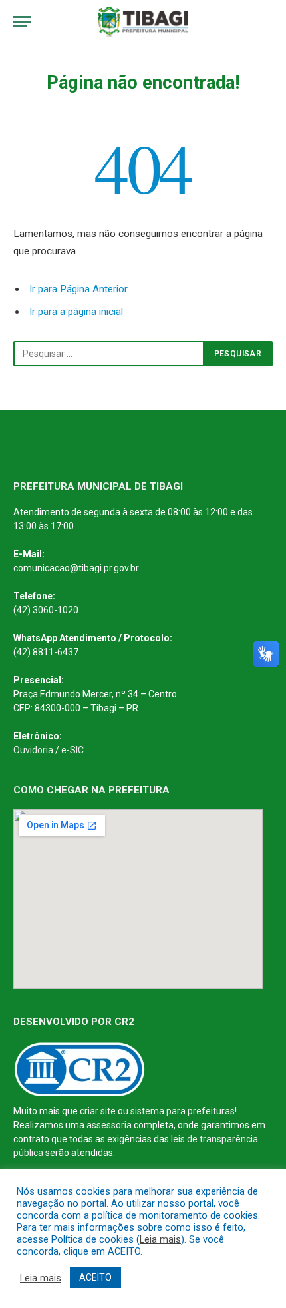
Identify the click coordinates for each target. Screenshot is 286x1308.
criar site (98, 1111)
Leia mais (160, 1239)
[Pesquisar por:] (108, 353)
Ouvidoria (33, 750)
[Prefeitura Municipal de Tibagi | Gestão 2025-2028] (143, 21)
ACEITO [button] (95, 1277)
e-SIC (72, 750)
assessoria (109, 1125)
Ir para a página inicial (76, 312)
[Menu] (22, 22)
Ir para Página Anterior (78, 289)
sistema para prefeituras (182, 1111)
